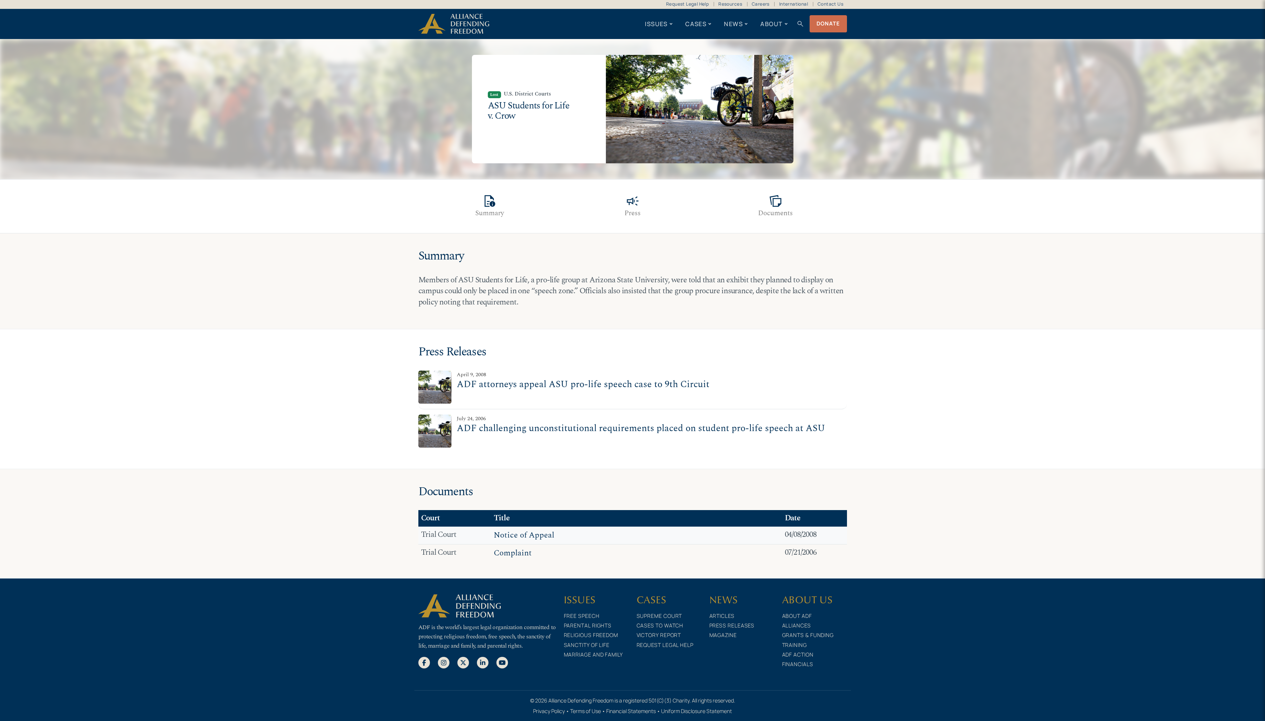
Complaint (513, 553)
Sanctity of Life (587, 645)
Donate (828, 23)
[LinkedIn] (482, 662)
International (793, 4)
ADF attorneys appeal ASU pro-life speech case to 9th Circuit (583, 384)
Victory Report (659, 635)
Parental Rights (588, 625)
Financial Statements (631, 711)
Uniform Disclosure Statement (696, 711)
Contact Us (830, 4)
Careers (761, 4)
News (733, 24)
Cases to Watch (660, 625)
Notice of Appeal (524, 535)
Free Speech (582, 616)
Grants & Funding (808, 635)
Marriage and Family (593, 654)
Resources (730, 4)
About (771, 24)
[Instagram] (443, 662)
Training (794, 645)
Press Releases (732, 625)
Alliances (796, 625)
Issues (656, 24)
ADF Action (798, 654)
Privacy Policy (549, 711)
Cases (695, 24)
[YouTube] (502, 662)
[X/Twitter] (463, 662)
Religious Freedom (591, 635)
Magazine (723, 635)
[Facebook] (424, 662)
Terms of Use (585, 711)
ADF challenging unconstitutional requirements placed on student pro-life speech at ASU (641, 428)
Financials (797, 664)
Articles (722, 616)
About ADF (797, 616)
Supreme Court (659, 616)
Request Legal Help (687, 4)
